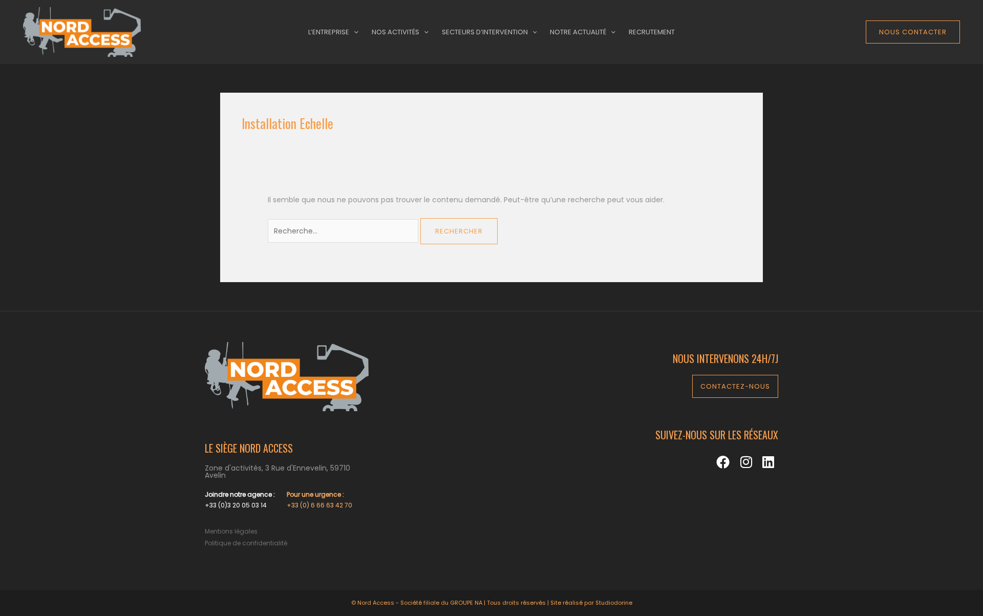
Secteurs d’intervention (485, 32)
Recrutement (652, 32)
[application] (353, 32)
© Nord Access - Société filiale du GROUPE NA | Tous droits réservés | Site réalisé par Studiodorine (491, 603)
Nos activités (395, 32)
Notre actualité (578, 32)
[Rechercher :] (344, 231)
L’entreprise (328, 32)
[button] (913, 32)
